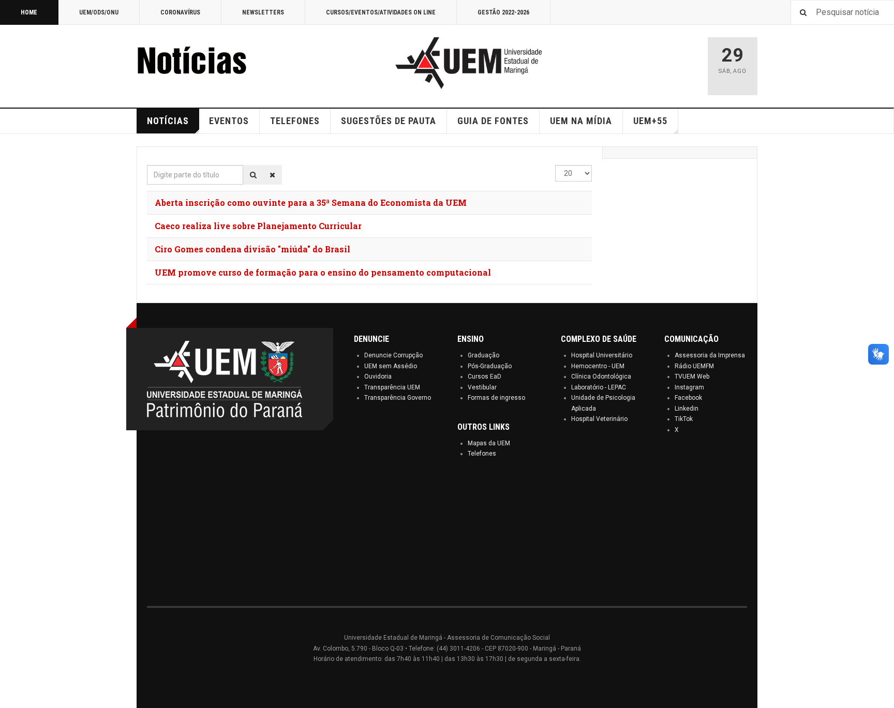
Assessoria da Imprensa (710, 355)
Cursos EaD (484, 376)
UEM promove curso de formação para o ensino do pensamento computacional (323, 272)
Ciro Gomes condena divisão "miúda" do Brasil (252, 249)
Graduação (483, 355)
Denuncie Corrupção (393, 355)
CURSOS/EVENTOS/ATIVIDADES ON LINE (381, 12)
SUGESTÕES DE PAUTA (388, 120)
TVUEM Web (692, 376)
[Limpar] (272, 175)
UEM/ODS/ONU (98, 12)
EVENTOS (229, 120)
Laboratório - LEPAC (598, 387)
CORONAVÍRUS (180, 12)
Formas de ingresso (496, 397)
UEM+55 (650, 120)
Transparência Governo (397, 397)
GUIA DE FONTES (493, 120)
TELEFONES (295, 120)
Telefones (482, 453)
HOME (29, 12)
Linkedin (686, 408)
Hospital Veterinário (599, 419)
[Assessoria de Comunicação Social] (214, 63)
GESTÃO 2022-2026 (503, 12)
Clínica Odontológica (601, 376)
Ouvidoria (378, 376)
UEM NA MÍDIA (581, 120)
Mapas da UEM (489, 443)
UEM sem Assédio (390, 366)
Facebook (688, 397)
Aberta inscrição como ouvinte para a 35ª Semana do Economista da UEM (311, 202)
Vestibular (482, 387)
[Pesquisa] (253, 175)
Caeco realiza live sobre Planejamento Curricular (258, 225)
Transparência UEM (392, 387)
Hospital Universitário (601, 355)
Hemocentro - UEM (597, 366)
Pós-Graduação (490, 366)
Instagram (689, 387)
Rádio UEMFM (694, 366)
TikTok (684, 419)
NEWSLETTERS (263, 12)
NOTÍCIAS (168, 120)
